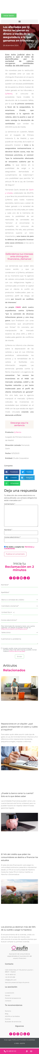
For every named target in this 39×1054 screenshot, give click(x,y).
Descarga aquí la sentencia (19, 424)
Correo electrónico (12, 537)
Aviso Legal (7, 1040)
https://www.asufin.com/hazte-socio (14, 629)
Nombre (8, 530)
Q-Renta (8, 94)
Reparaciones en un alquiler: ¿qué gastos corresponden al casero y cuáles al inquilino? (19, 727)
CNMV (18, 307)
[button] (19, 21)
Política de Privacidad (17, 651)
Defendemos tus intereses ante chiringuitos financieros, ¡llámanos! (19, 256)
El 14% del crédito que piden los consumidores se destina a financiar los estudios (19, 857)
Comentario (9, 504)
